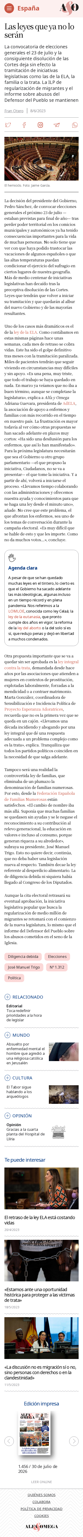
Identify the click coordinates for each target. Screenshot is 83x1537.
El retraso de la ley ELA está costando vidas (39, 1219)
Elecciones (57, 956)
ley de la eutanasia (24, 616)
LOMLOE (16, 611)
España (28, 8)
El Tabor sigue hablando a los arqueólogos (19, 1091)
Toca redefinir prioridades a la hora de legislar (24, 1015)
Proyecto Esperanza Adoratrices (33, 709)
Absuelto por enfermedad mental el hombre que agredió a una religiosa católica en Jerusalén (25, 1053)
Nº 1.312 (57, 967)
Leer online (41, 1482)
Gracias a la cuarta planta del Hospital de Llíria (25, 1134)
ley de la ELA (25, 332)
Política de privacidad (41, 1508)
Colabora (41, 1501)
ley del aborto (29, 627)
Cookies (41, 1515)
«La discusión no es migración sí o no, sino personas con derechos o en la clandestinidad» (40, 1372)
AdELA (69, 403)
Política (14, 977)
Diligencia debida (23, 956)
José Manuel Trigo (24, 967)
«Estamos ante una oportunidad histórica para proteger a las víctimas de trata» (39, 1294)
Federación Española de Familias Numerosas (39, 796)
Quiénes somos (42, 1494)
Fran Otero (14, 110)
